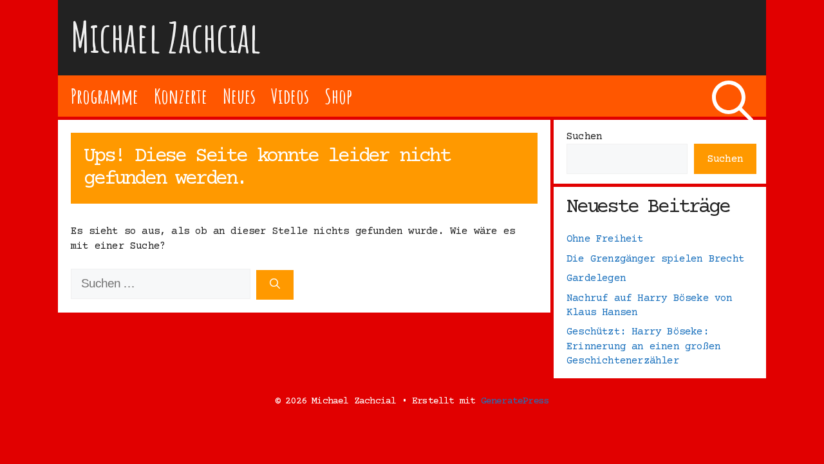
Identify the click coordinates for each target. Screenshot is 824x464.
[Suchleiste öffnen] (732, 96)
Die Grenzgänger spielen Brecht (655, 259)
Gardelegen (596, 278)
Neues (239, 95)
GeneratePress (515, 401)
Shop (338, 95)
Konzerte (180, 95)
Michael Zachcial (166, 37)
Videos (290, 95)
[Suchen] (275, 285)
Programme (104, 95)
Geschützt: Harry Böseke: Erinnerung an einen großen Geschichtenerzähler (643, 346)
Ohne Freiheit (605, 239)
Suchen (584, 136)
